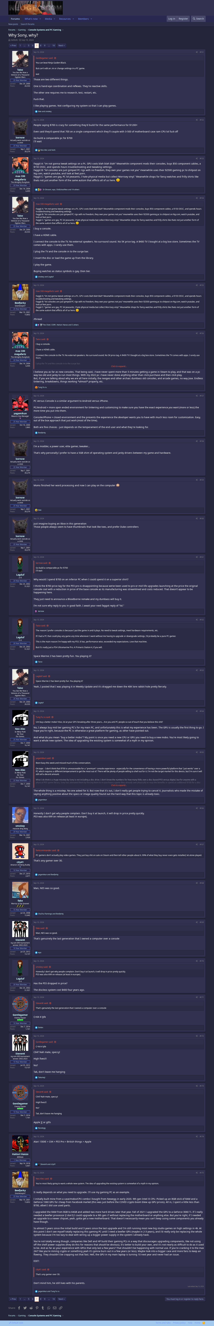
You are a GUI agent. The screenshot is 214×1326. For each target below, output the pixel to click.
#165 (202, 752)
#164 (202, 711)
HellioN (14, 40)
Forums (15, 18)
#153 (202, 158)
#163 (202, 670)
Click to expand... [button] (119, 366)
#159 (202, 480)
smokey (20, 825)
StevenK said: (42, 1003)
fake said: (40, 928)
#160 (202, 518)
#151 (202, 52)
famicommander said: (46, 850)
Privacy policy (179, 1322)
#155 (202, 285)
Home (197, 1322)
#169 (202, 922)
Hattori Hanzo (20, 1154)
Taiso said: (40, 339)
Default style (17, 1322)
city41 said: (41, 1269)
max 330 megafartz (20, 177)
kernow (20, 137)
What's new (31, 18)
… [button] (24, 45)
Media (48, 18)
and (44, 111)
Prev (14, 45)
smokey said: (42, 966)
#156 (202, 333)
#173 (202, 1086)
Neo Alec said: (42, 1178)
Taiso (20, 69)
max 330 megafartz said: (47, 204)
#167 (202, 844)
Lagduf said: (41, 676)
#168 (202, 883)
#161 (202, 557)
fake (20, 900)
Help (190, 1322)
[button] (40, 19)
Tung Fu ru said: (43, 717)
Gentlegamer (20, 1014)
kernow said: (41, 563)
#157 (202, 396)
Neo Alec (20, 728)
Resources (65, 18)
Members (83, 18)
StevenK (20, 939)
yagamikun (20, 413)
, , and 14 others (61, 189)
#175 (202, 1173)
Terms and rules (163, 1322)
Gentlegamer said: (44, 58)
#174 (202, 1136)
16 (53, 45)
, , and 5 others (61, 325)
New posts (13, 24)
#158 (202, 441)
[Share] (197, 52)
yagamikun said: (43, 758)
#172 (202, 1036)
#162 (202, 619)
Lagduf (20, 574)
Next (61, 45)
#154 (202, 198)
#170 (202, 961)
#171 (202, 997)
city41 (20, 862)
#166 (202, 808)
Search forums (27, 24)
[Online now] (20, 1151)
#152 (202, 120)
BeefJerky (20, 302)
